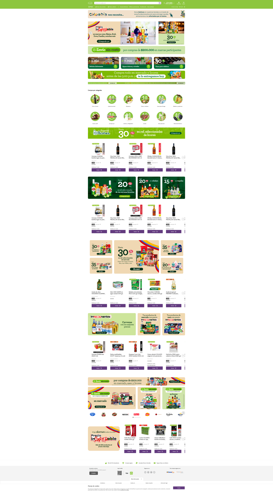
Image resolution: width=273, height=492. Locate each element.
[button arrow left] (90, 33)
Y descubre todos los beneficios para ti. (97, 470)
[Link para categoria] (136, 14)
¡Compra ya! (98, 83)
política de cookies (125, 490)
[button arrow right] (183, 413)
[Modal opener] (100, 162)
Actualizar (93, 473)
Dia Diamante (143, 6)
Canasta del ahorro (124, 6)
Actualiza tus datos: (93, 468)
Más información (135, 479)
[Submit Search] (159, 3)
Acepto (178, 488)
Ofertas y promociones (134, 6)
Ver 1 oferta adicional (151, 365)
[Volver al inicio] (90, 3)
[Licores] (171, 33)
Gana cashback (150, 6)
